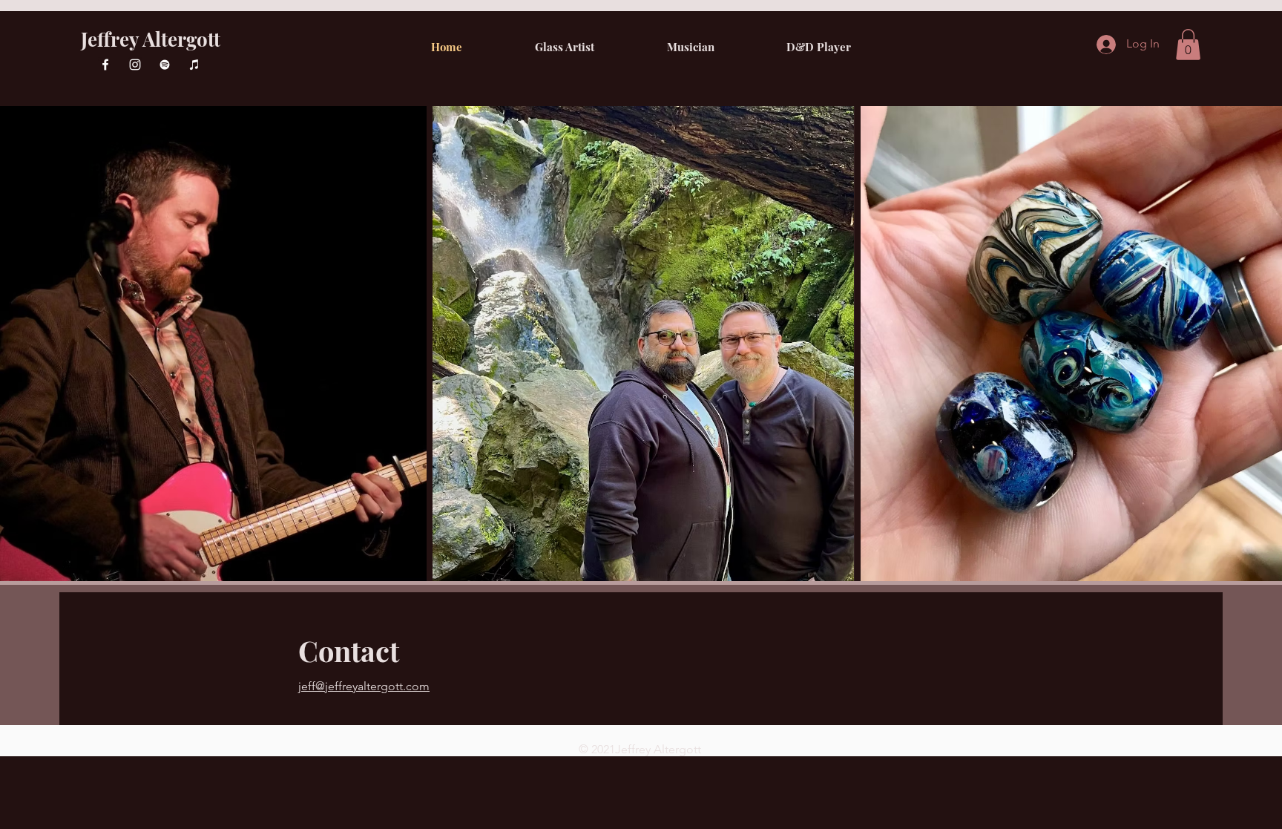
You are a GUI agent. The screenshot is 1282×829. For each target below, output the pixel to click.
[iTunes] (194, 64)
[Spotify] (164, 64)
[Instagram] (135, 64)
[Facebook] (105, 64)
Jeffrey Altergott (150, 39)
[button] (1188, 44)
